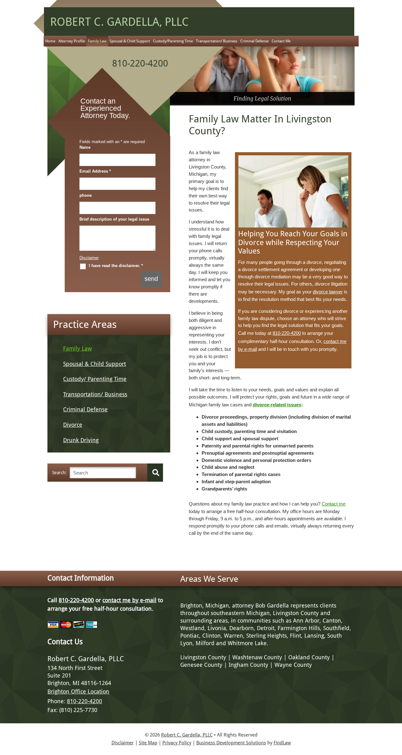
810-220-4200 (140, 63)
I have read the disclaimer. (116, 266)
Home (50, 41)
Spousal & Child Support (130, 41)
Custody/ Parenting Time (95, 379)
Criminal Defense (254, 41)
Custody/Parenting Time (173, 41)
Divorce (72, 424)
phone (85, 195)
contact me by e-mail (129, 600)
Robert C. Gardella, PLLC (187, 735)
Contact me (333, 503)
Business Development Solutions (231, 743)
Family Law (97, 41)
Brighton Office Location (78, 691)
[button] (395, 709)
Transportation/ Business (216, 41)
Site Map (148, 743)
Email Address (95, 171)
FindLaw (282, 743)
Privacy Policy (176, 743)
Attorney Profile (71, 41)
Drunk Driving (81, 440)
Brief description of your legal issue (114, 219)
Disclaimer (89, 257)
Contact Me (281, 41)
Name (84, 147)
